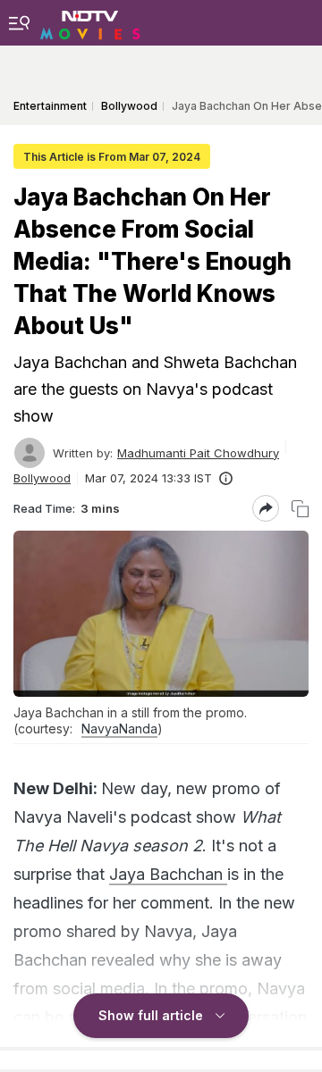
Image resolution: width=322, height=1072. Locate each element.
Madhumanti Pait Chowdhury (198, 453)
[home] (90, 22)
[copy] (300, 508)
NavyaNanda (119, 728)
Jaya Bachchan (168, 874)
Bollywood (42, 478)
